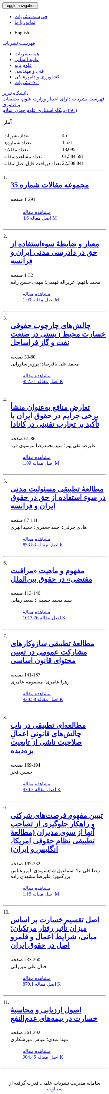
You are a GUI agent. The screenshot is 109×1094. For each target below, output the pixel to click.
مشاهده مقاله (37, 212)
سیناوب (54, 1088)
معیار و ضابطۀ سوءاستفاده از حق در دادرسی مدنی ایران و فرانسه (55, 252)
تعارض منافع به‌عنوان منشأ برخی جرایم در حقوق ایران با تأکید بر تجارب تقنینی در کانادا (55, 415)
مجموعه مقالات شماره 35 (50, 185)
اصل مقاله (40, 218)
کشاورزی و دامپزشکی (37, 76)
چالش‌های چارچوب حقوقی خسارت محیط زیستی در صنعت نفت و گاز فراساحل (58, 334)
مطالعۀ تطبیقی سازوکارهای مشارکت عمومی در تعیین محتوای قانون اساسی (52, 652)
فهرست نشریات (31, 16)
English (22, 32)
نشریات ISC (27, 82)
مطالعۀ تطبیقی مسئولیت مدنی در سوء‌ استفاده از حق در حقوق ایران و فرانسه (58, 497)
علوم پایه (23, 65)
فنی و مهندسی (29, 71)
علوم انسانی (27, 59)
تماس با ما (25, 22)
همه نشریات (27, 53)
